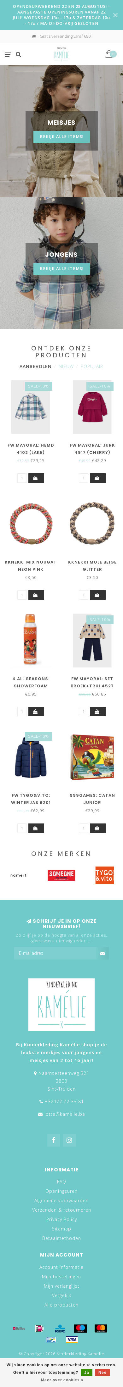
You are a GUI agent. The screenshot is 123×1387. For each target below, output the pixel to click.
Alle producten (61, 1305)
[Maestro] (80, 1328)
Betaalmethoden (61, 1238)
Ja (86, 1372)
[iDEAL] (39, 1328)
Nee (102, 1372)
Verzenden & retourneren (61, 1210)
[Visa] (72, 1339)
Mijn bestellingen (61, 1277)
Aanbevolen (36, 366)
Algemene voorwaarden (61, 1200)
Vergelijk (61, 1295)
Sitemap (61, 1229)
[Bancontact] (51, 1339)
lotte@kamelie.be (64, 1114)
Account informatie (61, 1267)
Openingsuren (61, 1191)
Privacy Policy (61, 1219)
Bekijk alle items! (62, 136)
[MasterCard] (101, 1328)
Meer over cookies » (62, 1380)
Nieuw (66, 366)
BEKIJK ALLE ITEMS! (62, 268)
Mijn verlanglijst (61, 1286)
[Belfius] (19, 1328)
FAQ (61, 1182)
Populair (92, 366)
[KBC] (60, 1328)
